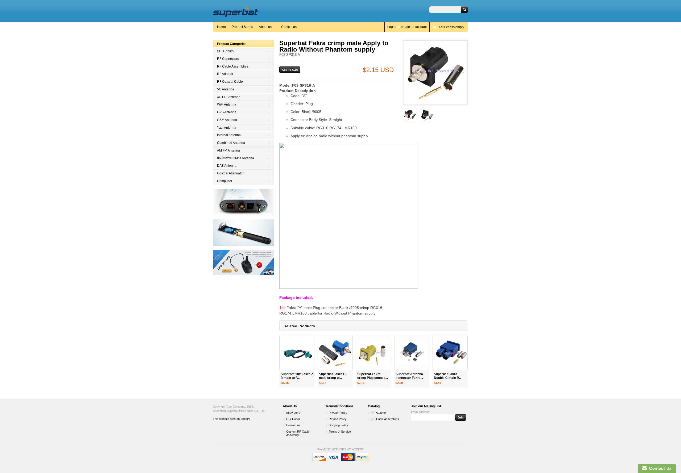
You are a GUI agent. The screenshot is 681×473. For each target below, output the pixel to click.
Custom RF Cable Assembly (297, 433)
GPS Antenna (226, 112)
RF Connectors (228, 59)
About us (265, 27)
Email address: (420, 411)
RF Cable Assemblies (232, 66)
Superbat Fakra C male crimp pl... (332, 376)
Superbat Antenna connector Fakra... (409, 376)
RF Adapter (225, 74)
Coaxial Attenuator (230, 173)
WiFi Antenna (226, 104)
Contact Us (659, 468)
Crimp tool (224, 181)
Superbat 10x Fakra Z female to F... (297, 376)
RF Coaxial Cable (230, 81)
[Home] (235, 14)
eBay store (293, 412)
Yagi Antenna (226, 127)
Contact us (293, 425)
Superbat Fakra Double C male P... (447, 376)
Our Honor (293, 419)
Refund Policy (338, 419)
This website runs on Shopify (231, 418)
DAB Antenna (226, 166)
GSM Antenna (227, 120)
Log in (391, 27)
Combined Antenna (231, 143)
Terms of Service (340, 431)
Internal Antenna (229, 135)
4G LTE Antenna (228, 97)
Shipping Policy (338, 425)
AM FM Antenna (228, 150)
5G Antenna (225, 89)
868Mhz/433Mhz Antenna (235, 158)
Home (221, 27)
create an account (414, 27)
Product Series (242, 27)
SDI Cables (225, 51)
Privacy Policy (338, 412)
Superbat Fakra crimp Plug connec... (372, 376)
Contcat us (289, 27)
